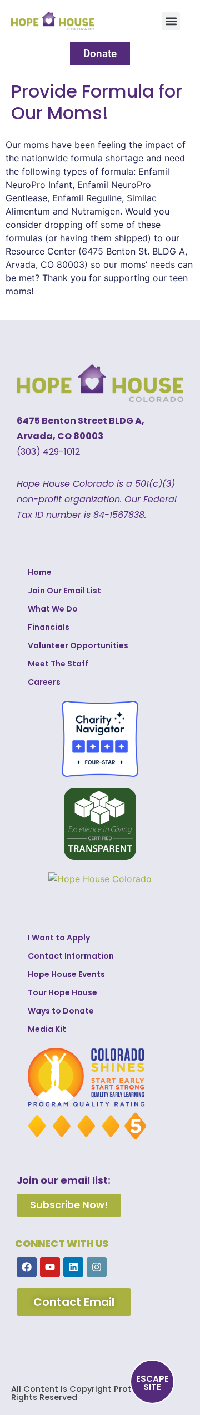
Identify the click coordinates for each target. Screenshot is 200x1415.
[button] (171, 21)
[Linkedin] (73, 1267)
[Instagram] (97, 1267)
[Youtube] (50, 1267)
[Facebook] (27, 1267)
